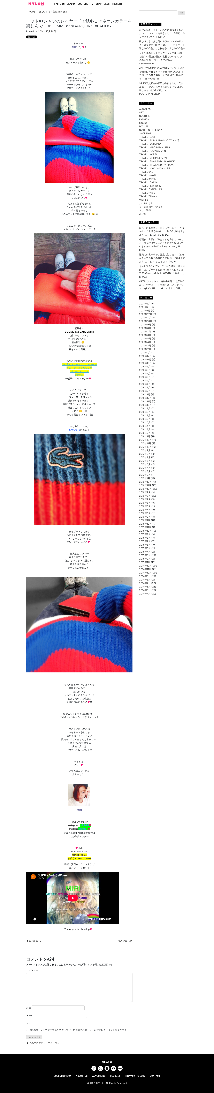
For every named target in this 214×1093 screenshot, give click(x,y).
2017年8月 (145, 453)
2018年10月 (145, 404)
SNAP (98, 4)
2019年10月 (145, 363)
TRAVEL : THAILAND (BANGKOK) (157, 161)
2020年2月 (145, 349)
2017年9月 (145, 450)
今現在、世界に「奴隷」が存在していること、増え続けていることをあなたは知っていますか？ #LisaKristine (161, 243)
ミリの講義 (145, 210)
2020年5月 (145, 338)
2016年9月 (145, 492)
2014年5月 (145, 590)
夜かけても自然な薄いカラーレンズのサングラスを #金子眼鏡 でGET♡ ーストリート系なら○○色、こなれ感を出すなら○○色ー (162, 45)
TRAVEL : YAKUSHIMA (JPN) (155, 168)
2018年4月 (145, 425)
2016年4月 (145, 509)
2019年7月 (145, 373)
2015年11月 (145, 527)
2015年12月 (145, 523)
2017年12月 (145, 439)
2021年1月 (144, 310)
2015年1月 (144, 562)
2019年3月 (145, 387)
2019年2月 (145, 390)
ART (141, 112)
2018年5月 (145, 422)
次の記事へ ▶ (125, 940)
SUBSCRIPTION (62, 1076)
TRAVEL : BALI (147, 136)
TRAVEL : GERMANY (150, 143)
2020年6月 (145, 335)
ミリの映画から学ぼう (150, 206)
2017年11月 (145, 443)
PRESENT (117, 4)
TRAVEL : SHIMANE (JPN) (153, 157)
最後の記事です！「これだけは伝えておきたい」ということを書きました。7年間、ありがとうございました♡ (162, 33)
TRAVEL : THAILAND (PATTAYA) (156, 164)
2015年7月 (145, 541)
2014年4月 (145, 593)
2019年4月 (145, 383)
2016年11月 (145, 485)
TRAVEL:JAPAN (147, 178)
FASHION (59, 4)
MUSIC (143, 122)
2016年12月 (145, 481)
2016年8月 (145, 495)
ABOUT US (82, 1076)
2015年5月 (145, 548)
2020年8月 (145, 328)
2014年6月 (145, 586)
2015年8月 (145, 537)
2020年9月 (145, 324)
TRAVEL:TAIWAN (148, 196)
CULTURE (83, 4)
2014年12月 (145, 565)
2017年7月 (144, 457)
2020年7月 (145, 331)
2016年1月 (144, 520)
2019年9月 (145, 366)
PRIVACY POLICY (135, 1076)
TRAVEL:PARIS (147, 192)
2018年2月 (145, 432)
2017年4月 (145, 467)
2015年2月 (145, 558)
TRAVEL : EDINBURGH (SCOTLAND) (159, 140)
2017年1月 (144, 478)
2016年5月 (145, 506)
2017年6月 (145, 460)
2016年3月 (145, 513)
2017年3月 (145, 471)
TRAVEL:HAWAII (147, 175)
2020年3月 (145, 345)
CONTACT (155, 1076)
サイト (29, 1023)
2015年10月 (145, 530)
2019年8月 (145, 370)
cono (172, 246)
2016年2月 (145, 516)
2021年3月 (145, 303)
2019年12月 (145, 356)
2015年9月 (145, 534)
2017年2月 (145, 474)
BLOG (107, 4)
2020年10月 (145, 321)
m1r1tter (84, 828)
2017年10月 (145, 446)
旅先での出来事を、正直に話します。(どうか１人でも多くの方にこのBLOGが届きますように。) (162, 231)
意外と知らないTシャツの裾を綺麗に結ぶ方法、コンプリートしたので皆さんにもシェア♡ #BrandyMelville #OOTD (162, 270)
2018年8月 (145, 411)
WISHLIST (144, 199)
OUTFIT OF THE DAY (150, 129)
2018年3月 (145, 429)
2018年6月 (145, 418)
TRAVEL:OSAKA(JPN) (151, 189)
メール (29, 1015)
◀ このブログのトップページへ (42, 1043)
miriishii (85, 825)
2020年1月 (145, 352)
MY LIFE (143, 126)
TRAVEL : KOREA (148, 154)
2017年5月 (145, 464)
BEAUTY (71, 4)
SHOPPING (145, 133)
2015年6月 (145, 544)
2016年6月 (145, 502)
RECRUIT (115, 1076)
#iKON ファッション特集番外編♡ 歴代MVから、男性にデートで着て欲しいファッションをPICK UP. (161, 285)
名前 (28, 1007)
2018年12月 (145, 397)
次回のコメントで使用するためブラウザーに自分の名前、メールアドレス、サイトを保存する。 (79, 1030)
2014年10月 (145, 572)
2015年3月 (145, 555)
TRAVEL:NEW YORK (150, 185)
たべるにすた (146, 203)
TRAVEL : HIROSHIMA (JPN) (154, 147)
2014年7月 (145, 583)
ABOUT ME (145, 108)
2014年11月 (145, 569)
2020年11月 (145, 317)
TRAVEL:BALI (146, 171)
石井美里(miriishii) (58, 11)
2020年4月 (145, 342)
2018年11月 (145, 401)
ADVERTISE (98, 1076)
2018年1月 (144, 436)
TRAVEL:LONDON (149, 182)
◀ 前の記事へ (33, 940)
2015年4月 (145, 551)
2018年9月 (145, 408)
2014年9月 (145, 576)
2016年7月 (145, 499)
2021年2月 (145, 307)
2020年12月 (145, 314)
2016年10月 (145, 488)
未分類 (142, 213)
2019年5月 (145, 380)
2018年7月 (145, 415)
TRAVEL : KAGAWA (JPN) (153, 150)
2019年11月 (145, 359)
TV (91, 4)
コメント (32, 970)
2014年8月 (145, 579)
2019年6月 (145, 376)
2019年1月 (144, 394)
